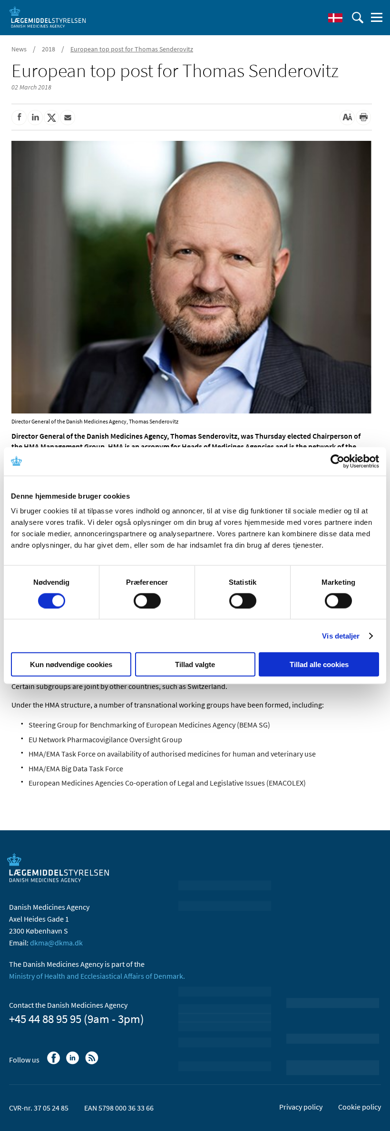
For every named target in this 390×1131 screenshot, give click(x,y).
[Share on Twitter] (51, 117)
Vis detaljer (341, 635)
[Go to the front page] (48, 17)
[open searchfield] (357, 17)
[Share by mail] (67, 117)
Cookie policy (359, 1106)
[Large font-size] (347, 117)
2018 (48, 49)
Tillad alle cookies (319, 664)
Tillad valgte (195, 664)
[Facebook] (54, 1062)
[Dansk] (335, 17)
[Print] (363, 117)
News (19, 49)
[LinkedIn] (73, 1062)
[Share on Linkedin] (35, 117)
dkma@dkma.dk (56, 942)
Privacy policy (300, 1106)
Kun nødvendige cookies (71, 664)
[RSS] (92, 1062)
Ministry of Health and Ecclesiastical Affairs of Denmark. (97, 976)
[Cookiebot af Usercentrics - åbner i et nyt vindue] (337, 461)
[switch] (147, 600)
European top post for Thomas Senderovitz (131, 49)
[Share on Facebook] (19, 117)
